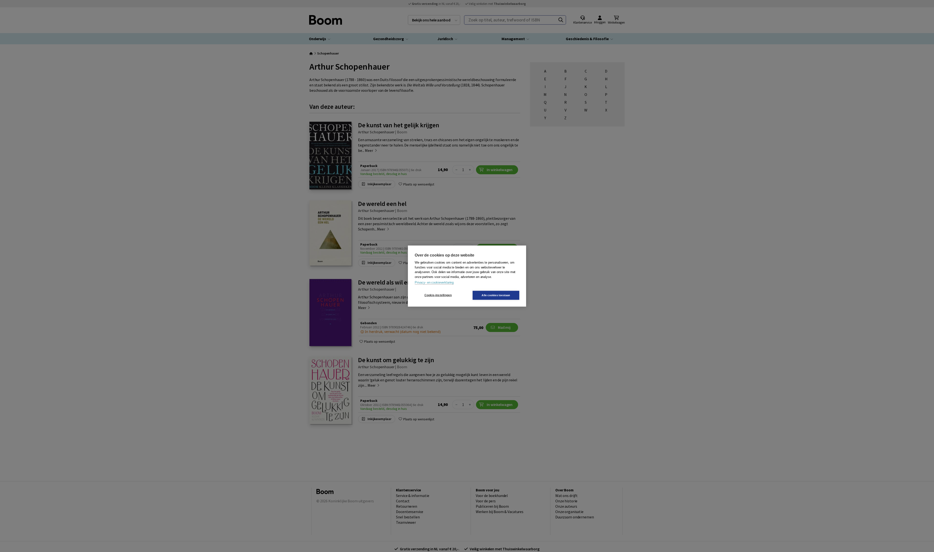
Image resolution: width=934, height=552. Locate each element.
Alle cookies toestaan (496, 295)
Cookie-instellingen (438, 295)
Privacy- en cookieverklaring (434, 282)
